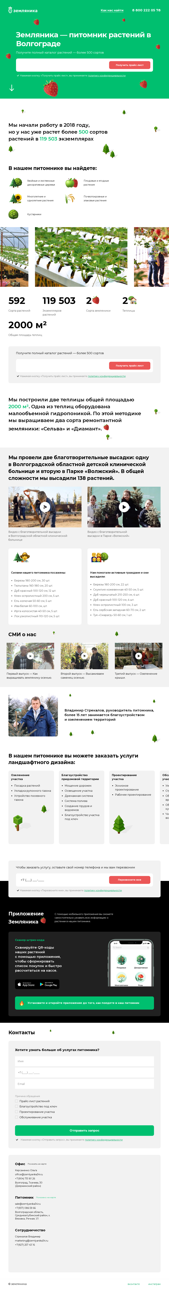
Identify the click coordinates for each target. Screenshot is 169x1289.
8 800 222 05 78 (146, 10)
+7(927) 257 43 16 (25, 1244)
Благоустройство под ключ (38, 1106)
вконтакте (134, 1284)
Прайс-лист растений (34, 1101)
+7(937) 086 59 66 (25, 1207)
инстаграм (154, 1284)
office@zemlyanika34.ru (29, 1174)
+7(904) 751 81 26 (25, 1178)
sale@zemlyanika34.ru (28, 1203)
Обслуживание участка (35, 1117)
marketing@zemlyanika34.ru (31, 1240)
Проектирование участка (37, 1111)
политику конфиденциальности (107, 75)
